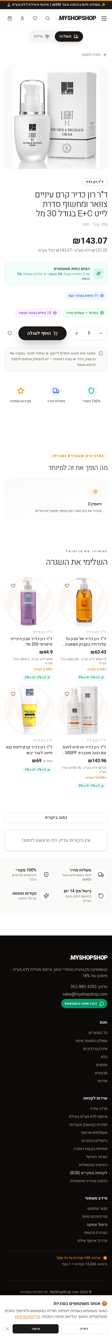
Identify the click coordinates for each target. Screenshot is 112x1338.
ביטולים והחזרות (94, 1141)
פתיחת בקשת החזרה (90, 1149)
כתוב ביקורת (56, 818)
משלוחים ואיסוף (94, 1133)
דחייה (84, 1328)
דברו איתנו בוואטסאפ (81, 1003)
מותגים (101, 1065)
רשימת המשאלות (93, 1165)
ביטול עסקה (97, 1225)
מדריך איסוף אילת (92, 1241)
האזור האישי (96, 1157)
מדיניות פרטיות (94, 1217)
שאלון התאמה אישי (91, 1041)
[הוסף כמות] (76, 333)
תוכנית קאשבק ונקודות (88, 1125)
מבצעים (101, 1073)
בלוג (104, 1057)
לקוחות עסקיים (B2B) (88, 1173)
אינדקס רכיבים (95, 1049)
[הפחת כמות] (100, 333)
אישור (35, 1328)
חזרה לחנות (91, 55)
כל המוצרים (98, 1033)
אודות (102, 1081)
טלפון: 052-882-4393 (89, 987)
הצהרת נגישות (95, 1233)
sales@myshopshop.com (85, 994)
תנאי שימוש (97, 1209)
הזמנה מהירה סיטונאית (88, 1181)
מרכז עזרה (98, 1109)
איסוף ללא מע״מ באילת (88, 1117)
